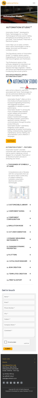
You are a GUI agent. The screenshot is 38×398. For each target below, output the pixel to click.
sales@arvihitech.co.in (9, 378)
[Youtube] (11, 382)
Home (5, 19)
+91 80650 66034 (8, 374)
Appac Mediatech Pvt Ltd (26, 391)
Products (11, 19)
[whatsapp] (21, 382)
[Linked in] (14, 382)
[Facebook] (3, 382)
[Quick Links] (35, 359)
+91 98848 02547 (8, 376)
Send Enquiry (11, 141)
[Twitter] (18, 382)
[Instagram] (7, 382)
